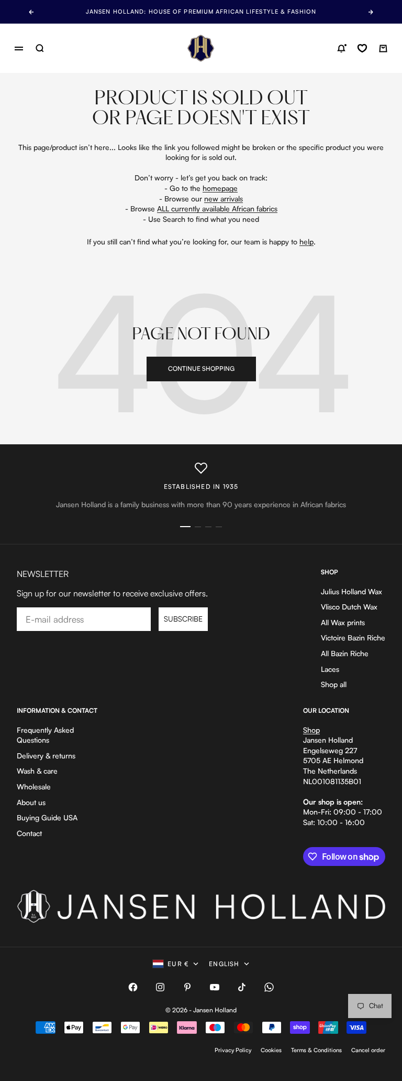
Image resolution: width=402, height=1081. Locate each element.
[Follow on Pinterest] (187, 987)
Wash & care (37, 770)
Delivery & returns (46, 755)
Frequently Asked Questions (45, 735)
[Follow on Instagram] (160, 987)
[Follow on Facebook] (133, 987)
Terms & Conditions (316, 1050)
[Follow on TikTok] (242, 987)
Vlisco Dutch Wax (349, 606)
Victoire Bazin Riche (353, 637)
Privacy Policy (233, 1050)
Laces (330, 669)
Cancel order (368, 1050)
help (306, 241)
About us (31, 802)
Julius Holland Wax (351, 591)
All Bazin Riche (344, 653)
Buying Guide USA (47, 817)
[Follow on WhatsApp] (269, 987)
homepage (220, 188)
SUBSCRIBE (183, 618)
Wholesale (34, 786)
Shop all (334, 684)
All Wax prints (343, 622)
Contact (29, 833)
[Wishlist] (362, 48)
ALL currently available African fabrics (217, 208)
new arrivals (223, 198)
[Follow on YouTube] (214, 987)
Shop (311, 729)
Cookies (271, 1050)
